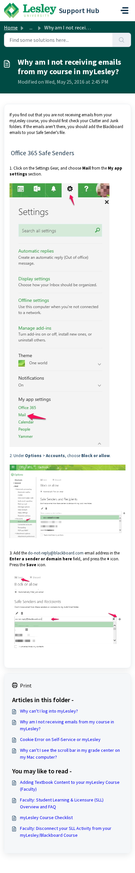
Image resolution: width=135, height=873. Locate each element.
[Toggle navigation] (124, 10)
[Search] (121, 40)
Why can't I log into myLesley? (49, 711)
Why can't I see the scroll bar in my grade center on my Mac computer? (70, 753)
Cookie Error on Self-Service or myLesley (60, 739)
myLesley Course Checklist (46, 817)
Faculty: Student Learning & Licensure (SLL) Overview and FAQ (62, 803)
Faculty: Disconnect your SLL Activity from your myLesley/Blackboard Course (65, 831)
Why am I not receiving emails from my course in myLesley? (67, 725)
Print (26, 685)
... (30, 27)
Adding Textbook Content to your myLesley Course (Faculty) (70, 785)
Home (11, 27)
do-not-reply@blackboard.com (56, 553)
